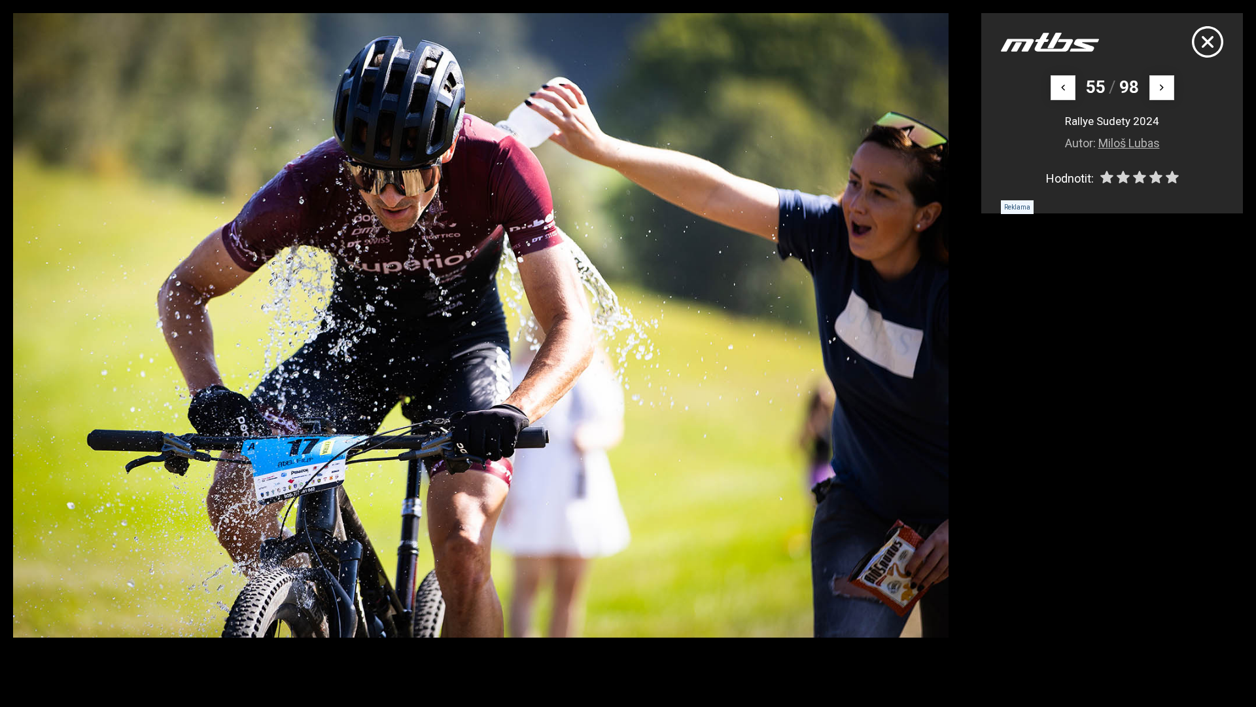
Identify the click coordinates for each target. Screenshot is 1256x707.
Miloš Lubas (1129, 143)
